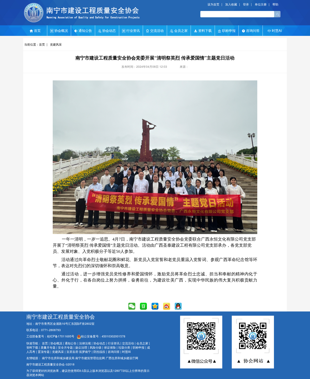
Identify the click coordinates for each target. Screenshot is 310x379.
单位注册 (261, 4)
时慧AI (277, 30)
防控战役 (99, 351)
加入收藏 (231, 4)
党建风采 (56, 44)
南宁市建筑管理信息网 (90, 358)
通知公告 (85, 30)
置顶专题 (44, 351)
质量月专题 (48, 347)
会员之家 (181, 30)
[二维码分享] (131, 306)
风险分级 (95, 347)
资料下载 (205, 30)
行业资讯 (133, 30)
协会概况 (61, 30)
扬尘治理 (81, 347)
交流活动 (157, 30)
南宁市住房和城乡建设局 (58, 358)
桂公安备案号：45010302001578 (103, 336)
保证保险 (110, 347)
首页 (37, 30)
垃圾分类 (124, 347)
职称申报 (229, 30)
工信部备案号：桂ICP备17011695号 (50, 336)
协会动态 (109, 30)
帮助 (275, 4)
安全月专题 (65, 347)
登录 (246, 4)
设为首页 (213, 4)
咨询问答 (253, 30)
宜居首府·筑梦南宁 (78, 351)
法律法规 (85, 343)
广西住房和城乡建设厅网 (122, 358)
